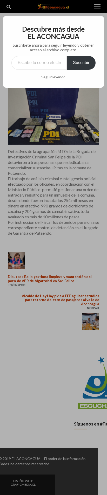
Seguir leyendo (53, 77)
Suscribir (81, 62)
